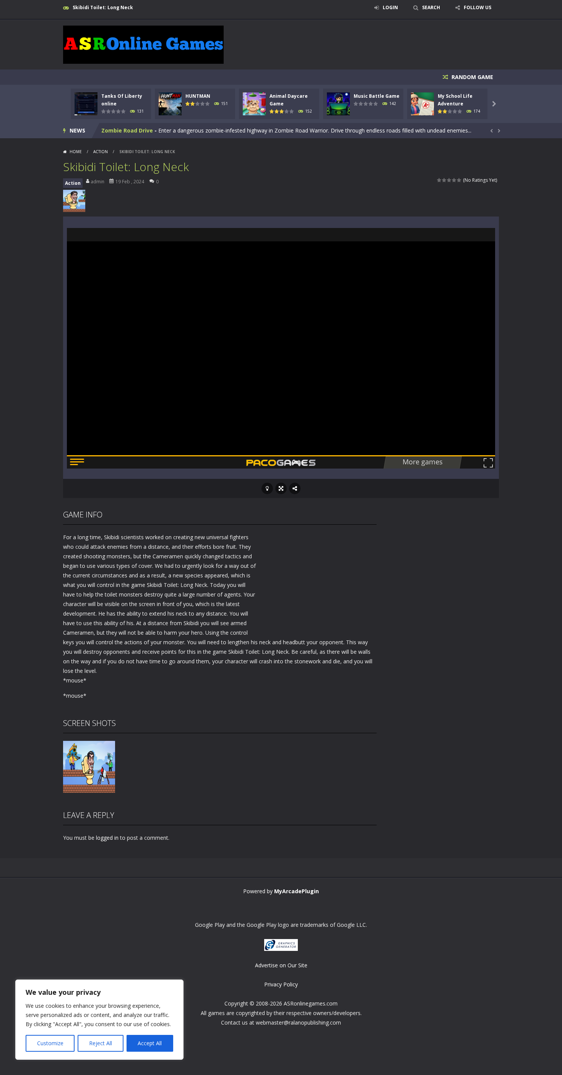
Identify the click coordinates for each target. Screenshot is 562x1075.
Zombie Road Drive (127, 130)
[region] (99, 1020)
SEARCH (431, 7)
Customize (50, 1043)
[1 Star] (439, 180)
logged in (107, 837)
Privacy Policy (281, 984)
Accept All (150, 1043)
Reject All (100, 1043)
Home (75, 151)
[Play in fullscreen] (281, 488)
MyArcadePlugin (296, 891)
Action (100, 151)
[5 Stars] (459, 180)
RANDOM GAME (471, 77)
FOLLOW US (477, 7)
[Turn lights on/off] (267, 488)
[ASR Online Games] (143, 44)
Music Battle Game (377, 96)
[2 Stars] (444, 180)
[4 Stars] (454, 180)
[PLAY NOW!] (86, 103)
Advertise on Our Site (281, 965)
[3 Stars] (449, 180)
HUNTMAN (197, 96)
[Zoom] (89, 766)
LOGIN (390, 7)
